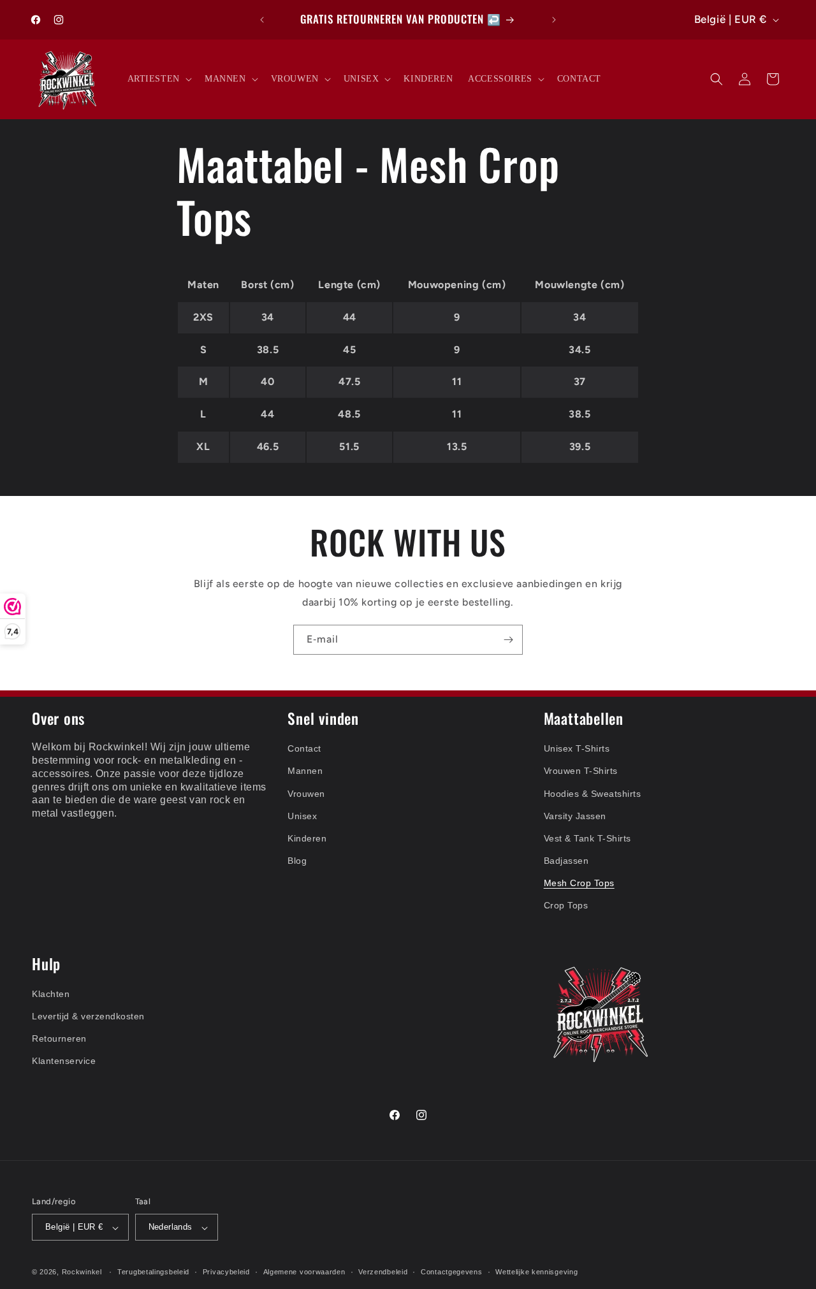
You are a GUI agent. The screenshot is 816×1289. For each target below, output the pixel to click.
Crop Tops (566, 905)
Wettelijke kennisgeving (536, 1272)
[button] (158, 79)
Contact (304, 748)
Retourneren (59, 1038)
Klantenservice (64, 1061)
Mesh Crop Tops (579, 883)
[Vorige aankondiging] (262, 20)
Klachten (50, 994)
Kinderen (307, 838)
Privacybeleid (226, 1272)
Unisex (302, 815)
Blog (297, 861)
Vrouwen (306, 793)
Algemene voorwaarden (304, 1272)
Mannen (305, 771)
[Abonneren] (508, 640)
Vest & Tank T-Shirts (587, 838)
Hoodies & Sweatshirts (592, 793)
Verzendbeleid (382, 1272)
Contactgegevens (452, 1272)
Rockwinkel (82, 1272)
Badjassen (566, 861)
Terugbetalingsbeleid (153, 1272)
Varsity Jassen (575, 815)
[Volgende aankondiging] (554, 20)
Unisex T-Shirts (577, 748)
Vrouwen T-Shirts (581, 771)
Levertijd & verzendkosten (88, 1016)
